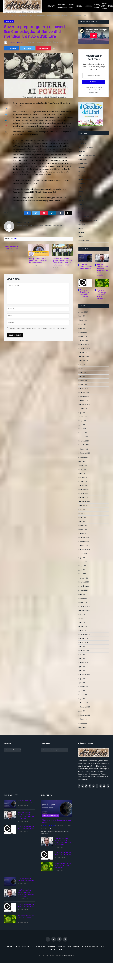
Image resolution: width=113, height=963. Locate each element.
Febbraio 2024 (83, 433)
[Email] (6, 131)
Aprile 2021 (82, 570)
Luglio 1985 (82, 727)
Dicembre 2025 (83, 344)
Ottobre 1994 (83, 719)
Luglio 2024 (82, 413)
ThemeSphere (69, 955)
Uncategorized (83, 240)
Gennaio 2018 (83, 642)
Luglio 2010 (82, 699)
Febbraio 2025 (83, 384)
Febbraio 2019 (83, 626)
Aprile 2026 (82, 328)
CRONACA (81, 151)
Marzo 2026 (82, 332)
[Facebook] (6, 109)
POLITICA (81, 224)
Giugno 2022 (82, 513)
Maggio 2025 (83, 372)
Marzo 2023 (82, 477)
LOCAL (80, 200)
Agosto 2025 (83, 360)
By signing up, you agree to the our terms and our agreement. (94, 90)
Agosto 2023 (83, 457)
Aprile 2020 (82, 594)
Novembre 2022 (84, 493)
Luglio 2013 (82, 679)
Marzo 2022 (82, 525)
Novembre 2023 (84, 445)
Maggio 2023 (83, 469)
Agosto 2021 (83, 554)
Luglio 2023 (82, 461)
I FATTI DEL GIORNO (85, 180)
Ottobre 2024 (83, 400)
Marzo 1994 (82, 723)
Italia (80, 188)
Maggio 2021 (83, 566)
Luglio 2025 (82, 364)
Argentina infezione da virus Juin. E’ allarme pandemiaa (101, 294)
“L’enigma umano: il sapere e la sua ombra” (86, 267)
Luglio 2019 (82, 614)
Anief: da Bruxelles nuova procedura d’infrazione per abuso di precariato (102, 270)
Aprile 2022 (82, 521)
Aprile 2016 (82, 658)
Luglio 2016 (82, 654)
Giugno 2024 (82, 417)
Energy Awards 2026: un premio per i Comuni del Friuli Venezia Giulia (38, 261)
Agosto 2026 (83, 312)
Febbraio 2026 (83, 336)
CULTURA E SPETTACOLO (62, 6)
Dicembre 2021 (83, 538)
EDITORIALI (82, 172)
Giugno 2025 (82, 368)
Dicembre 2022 (83, 489)
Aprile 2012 (82, 691)
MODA (80, 208)
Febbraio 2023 (83, 481)
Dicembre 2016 (83, 650)
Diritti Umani (82, 160)
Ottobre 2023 (83, 449)
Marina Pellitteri (16, 42)
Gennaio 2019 (83, 630)
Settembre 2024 (84, 404)
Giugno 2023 (82, 465)
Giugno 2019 (82, 618)
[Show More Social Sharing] (54, 48)
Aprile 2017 (82, 646)
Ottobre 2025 (83, 352)
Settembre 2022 (84, 501)
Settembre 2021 (84, 550)
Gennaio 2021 (83, 578)
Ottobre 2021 (83, 546)
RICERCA (81, 232)
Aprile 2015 (82, 667)
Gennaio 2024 (83, 437)
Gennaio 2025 (83, 388)
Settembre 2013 (84, 675)
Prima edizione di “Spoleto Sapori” (11, 248)
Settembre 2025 (84, 356)
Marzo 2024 (82, 429)
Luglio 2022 (82, 509)
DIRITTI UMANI (96, 6)
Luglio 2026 (82, 316)
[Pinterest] (6, 126)
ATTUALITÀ (51, 6)
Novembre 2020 (84, 586)
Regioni (81, 228)
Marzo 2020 (82, 598)
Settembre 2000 (84, 715)
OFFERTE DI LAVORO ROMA (87, 220)
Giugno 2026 (82, 320)
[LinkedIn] (6, 120)
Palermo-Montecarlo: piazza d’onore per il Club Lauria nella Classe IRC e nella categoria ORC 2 (62, 262)
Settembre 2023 (84, 453)
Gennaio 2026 (83, 340)
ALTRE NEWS (71, 6)
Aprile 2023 (82, 473)
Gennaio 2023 (83, 485)
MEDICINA (79, 6)
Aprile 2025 (82, 376)
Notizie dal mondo (104, 6)
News (80, 212)
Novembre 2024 (84, 396)
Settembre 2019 (84, 610)
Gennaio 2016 (83, 662)
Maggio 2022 (83, 517)
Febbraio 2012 (83, 695)
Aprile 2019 (82, 622)
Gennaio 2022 (83, 533)
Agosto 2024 (83, 409)
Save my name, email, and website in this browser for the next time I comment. (38, 328)
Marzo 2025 (82, 380)
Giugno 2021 (82, 562)
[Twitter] (6, 115)
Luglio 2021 (82, 558)
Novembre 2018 (84, 634)
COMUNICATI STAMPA (85, 148)
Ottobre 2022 (83, 497)
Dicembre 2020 (83, 582)
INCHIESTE (81, 184)
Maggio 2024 (83, 421)
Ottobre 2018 (83, 638)
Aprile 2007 (82, 711)
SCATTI (80, 236)
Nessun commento (44, 42)
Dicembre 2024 (83, 392)
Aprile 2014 (82, 670)
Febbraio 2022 (83, 529)
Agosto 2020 (83, 590)
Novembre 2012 (84, 687)
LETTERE (81, 192)
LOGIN (60, 950)
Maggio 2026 (83, 324)
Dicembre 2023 (83, 441)
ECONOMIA (88, 6)
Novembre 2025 (84, 348)
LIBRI (80, 196)
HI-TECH (81, 176)
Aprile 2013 (82, 683)
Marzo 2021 (82, 574)
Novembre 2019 (84, 606)
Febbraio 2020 (83, 602)
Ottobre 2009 (83, 703)
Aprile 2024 (82, 425)
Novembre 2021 (84, 542)
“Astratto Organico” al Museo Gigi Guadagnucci (84, 293)
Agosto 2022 (83, 505)
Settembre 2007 (84, 707)
